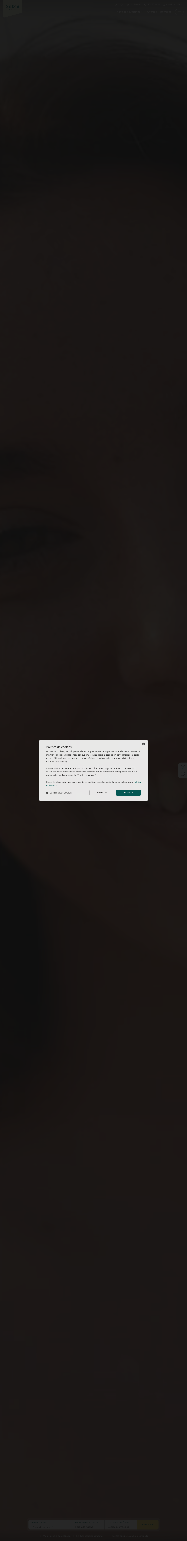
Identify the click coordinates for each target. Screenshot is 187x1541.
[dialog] (93, 770)
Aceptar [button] (128, 792)
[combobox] (143, 744)
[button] (59, 792)
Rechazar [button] (102, 792)
